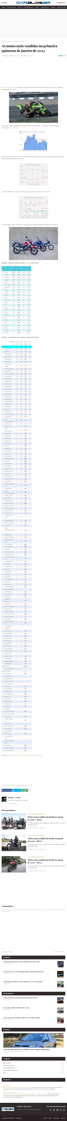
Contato (53, 7)
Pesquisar (60, 3)
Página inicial (5, 41)
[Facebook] (60, 55)
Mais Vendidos (11, 7)
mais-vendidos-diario (33, 1065)
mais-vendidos (33, 1063)
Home (3, 7)
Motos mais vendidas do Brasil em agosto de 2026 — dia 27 (45, 818)
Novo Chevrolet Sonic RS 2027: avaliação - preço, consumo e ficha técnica (26, 1049)
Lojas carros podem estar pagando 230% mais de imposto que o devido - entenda (24, 1094)
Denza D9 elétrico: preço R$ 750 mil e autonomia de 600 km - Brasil (21, 962)
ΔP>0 (33, 1073)
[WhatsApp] (23, 790)
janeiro (28, 263)
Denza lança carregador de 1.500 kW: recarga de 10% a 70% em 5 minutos (22, 981)
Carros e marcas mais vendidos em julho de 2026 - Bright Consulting (21, 1018)
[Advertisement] (33, 23)
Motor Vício (6, 1086)
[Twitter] (62, 55)
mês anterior (15, 128)
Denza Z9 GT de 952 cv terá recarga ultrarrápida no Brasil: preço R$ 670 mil (23, 971)
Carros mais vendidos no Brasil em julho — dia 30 (16, 1008)
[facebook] (11, 803)
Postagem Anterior (7, 951)
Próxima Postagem (60, 951)
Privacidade (56, 1118)
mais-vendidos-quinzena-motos (25, 785)
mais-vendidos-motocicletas (17, 41)
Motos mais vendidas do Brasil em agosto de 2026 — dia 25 (45, 861)
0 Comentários (29, 55)
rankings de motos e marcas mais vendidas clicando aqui (24, 755)
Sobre (50, 1118)
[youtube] (16, 803)
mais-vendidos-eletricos (33, 1068)
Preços (20, 7)
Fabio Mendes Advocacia (9, 1092)
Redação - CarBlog (14, 797)
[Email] (64, 55)
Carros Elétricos (28, 7)
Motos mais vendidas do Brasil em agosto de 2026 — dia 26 (45, 839)
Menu (5, 3)
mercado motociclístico (10, 87)
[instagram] (9, 803)
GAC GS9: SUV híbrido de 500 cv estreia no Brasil (16, 1087)
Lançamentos (45, 7)
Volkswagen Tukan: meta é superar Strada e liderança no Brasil (20, 998)
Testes (37, 7)
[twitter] (13, 803)
